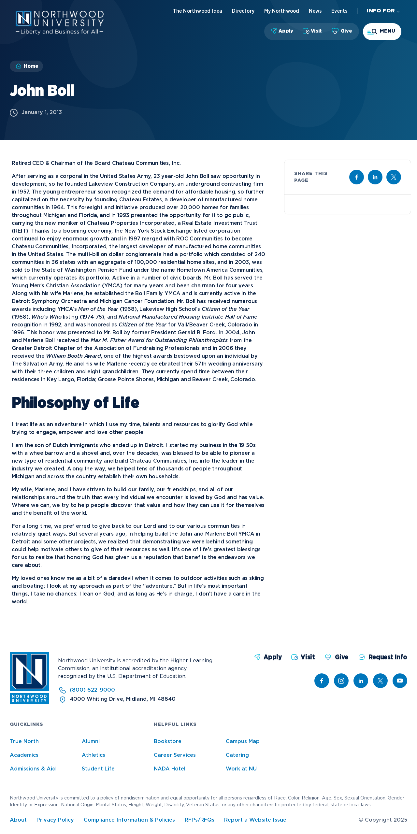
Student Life (98, 769)
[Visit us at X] (393, 177)
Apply (286, 31)
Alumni (91, 741)
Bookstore (167, 741)
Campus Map (243, 741)
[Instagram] (341, 680)
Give (346, 31)
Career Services (175, 755)
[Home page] (60, 33)
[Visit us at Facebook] (356, 177)
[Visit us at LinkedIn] (375, 177)
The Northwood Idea (198, 11)
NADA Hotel (169, 769)
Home (31, 66)
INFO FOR (381, 10)
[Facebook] (321, 680)
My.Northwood (281, 11)
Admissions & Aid (33, 769)
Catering (237, 755)
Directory (243, 11)
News (315, 11)
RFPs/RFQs (199, 820)
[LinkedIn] (360, 680)
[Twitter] (380, 680)
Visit (316, 31)
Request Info (387, 657)
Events (339, 11)
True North (24, 741)
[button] (382, 31)
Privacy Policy (55, 820)
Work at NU (241, 769)
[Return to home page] (29, 702)
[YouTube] (400, 680)
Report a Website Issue (255, 820)
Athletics (93, 755)
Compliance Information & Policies (129, 820)
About (18, 820)
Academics (24, 755)
